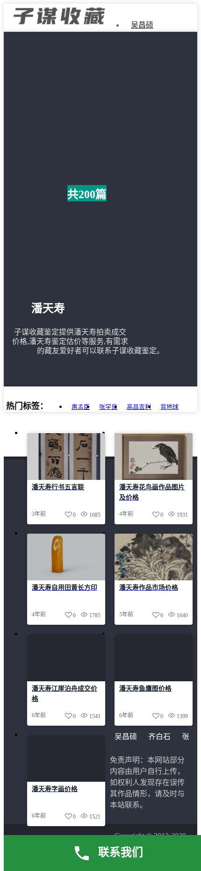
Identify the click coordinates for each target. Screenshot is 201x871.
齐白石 (159, 737)
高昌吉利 (139, 406)
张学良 (108, 406)
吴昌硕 (142, 25)
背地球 (169, 406)
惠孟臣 (81, 406)
